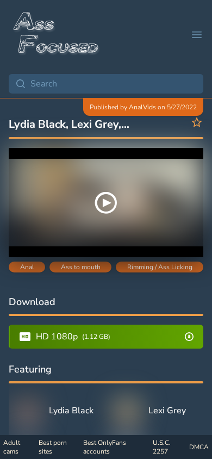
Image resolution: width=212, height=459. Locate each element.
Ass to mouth (81, 267)
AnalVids (142, 107)
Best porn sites (53, 447)
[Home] (56, 35)
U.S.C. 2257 (162, 447)
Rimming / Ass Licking (159, 267)
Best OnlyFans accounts (104, 447)
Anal (27, 267)
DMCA (199, 447)
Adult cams (11, 447)
